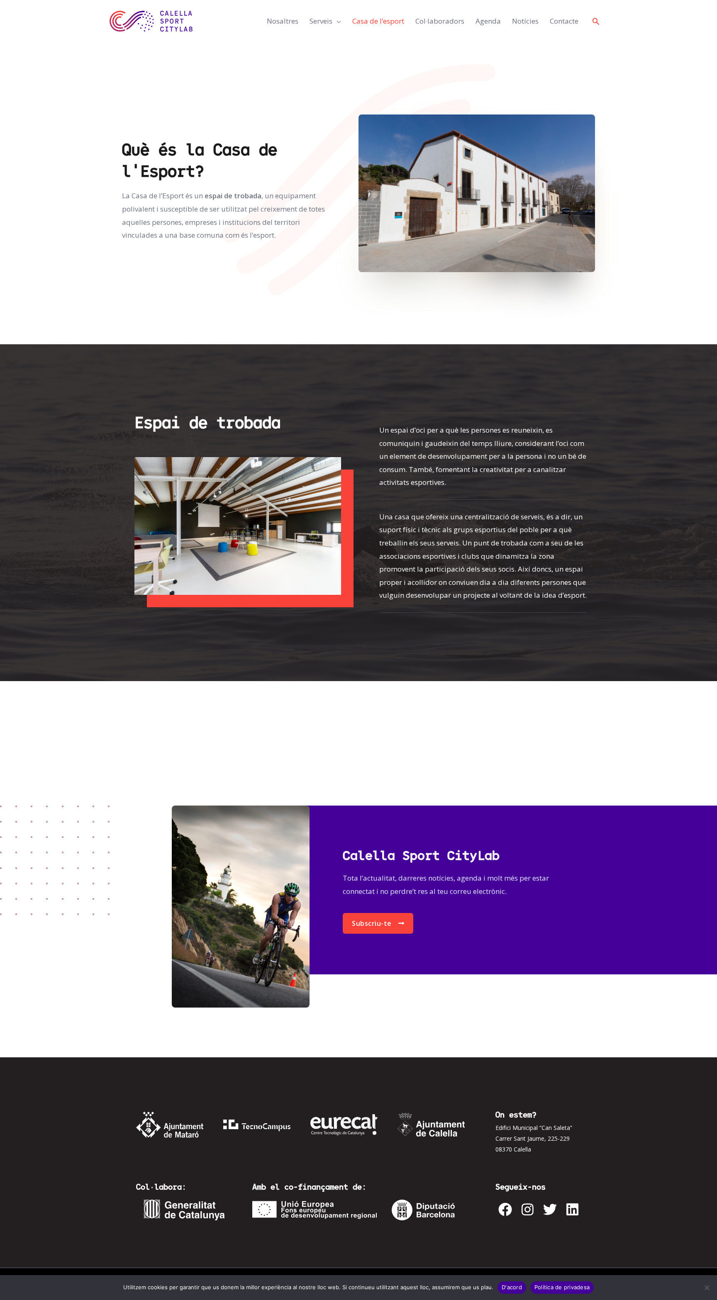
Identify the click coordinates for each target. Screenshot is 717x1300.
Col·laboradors (439, 21)
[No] (706, 1287)
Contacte (564, 21)
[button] (595, 21)
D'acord (512, 1287)
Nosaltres (282, 21)
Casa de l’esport (378, 21)
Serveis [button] (321, 21)
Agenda (488, 21)
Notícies (525, 21)
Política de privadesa (562, 1287)
